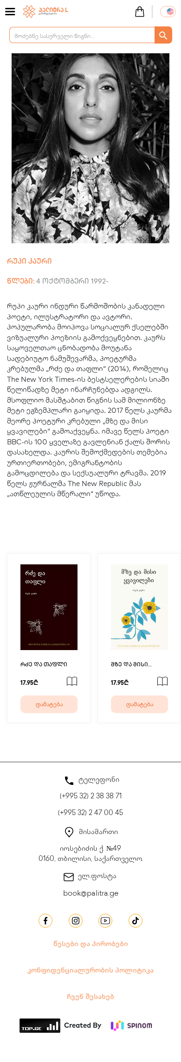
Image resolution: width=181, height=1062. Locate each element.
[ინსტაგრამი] (76, 921)
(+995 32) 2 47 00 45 (90, 813)
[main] (45, 10)
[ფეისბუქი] (45, 921)
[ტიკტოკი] (135, 921)
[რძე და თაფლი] (49, 607)
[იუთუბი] (105, 921)
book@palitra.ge (90, 894)
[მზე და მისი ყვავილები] (139, 607)
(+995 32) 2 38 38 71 (91, 797)
